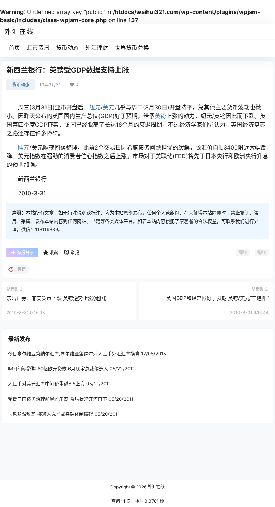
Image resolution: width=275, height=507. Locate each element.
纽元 (95, 107)
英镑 (160, 116)
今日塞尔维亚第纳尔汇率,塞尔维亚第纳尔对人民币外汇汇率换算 (74, 353)
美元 (108, 107)
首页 (14, 47)
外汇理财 (96, 47)
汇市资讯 (37, 47)
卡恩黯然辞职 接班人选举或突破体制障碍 (50, 414)
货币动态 (67, 47)
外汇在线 (155, 486)
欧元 (23, 147)
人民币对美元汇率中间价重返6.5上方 (46, 383)
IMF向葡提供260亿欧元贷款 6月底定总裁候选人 (58, 368)
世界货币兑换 (132, 47)
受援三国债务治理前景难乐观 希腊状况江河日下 (57, 399)
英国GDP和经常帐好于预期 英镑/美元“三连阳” (217, 298)
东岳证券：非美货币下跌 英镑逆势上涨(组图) (56, 298)
